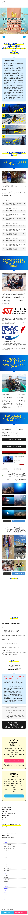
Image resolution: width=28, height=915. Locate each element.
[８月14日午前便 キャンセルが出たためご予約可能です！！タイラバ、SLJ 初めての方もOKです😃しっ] (20, 541)
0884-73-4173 (9, 712)
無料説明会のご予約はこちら (13, 760)
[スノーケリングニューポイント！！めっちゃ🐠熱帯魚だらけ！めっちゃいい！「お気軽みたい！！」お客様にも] (20, 513)
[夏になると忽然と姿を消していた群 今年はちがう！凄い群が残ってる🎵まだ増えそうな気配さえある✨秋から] (8, 513)
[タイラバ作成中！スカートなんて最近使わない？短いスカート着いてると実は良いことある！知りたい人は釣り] (20, 565)
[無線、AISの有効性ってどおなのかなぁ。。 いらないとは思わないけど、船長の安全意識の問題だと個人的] (20, 553)
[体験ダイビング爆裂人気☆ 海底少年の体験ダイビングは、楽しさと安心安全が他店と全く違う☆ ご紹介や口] (20, 500)
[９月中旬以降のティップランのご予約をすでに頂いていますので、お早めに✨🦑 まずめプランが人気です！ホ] (8, 553)
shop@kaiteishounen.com (11, 714)
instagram (10, 819)
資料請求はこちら (7, 912)
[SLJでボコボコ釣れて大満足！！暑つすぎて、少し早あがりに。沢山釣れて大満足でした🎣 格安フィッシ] (8, 565)
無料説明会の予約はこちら (20, 912)
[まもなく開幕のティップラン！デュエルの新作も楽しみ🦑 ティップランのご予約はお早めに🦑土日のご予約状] (8, 541)
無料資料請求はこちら (13, 795)
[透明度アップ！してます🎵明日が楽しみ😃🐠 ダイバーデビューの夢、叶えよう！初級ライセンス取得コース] (8, 500)
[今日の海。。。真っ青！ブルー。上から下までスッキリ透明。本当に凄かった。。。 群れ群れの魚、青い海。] (20, 488)
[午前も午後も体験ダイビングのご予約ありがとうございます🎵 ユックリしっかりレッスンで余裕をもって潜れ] (8, 488)
